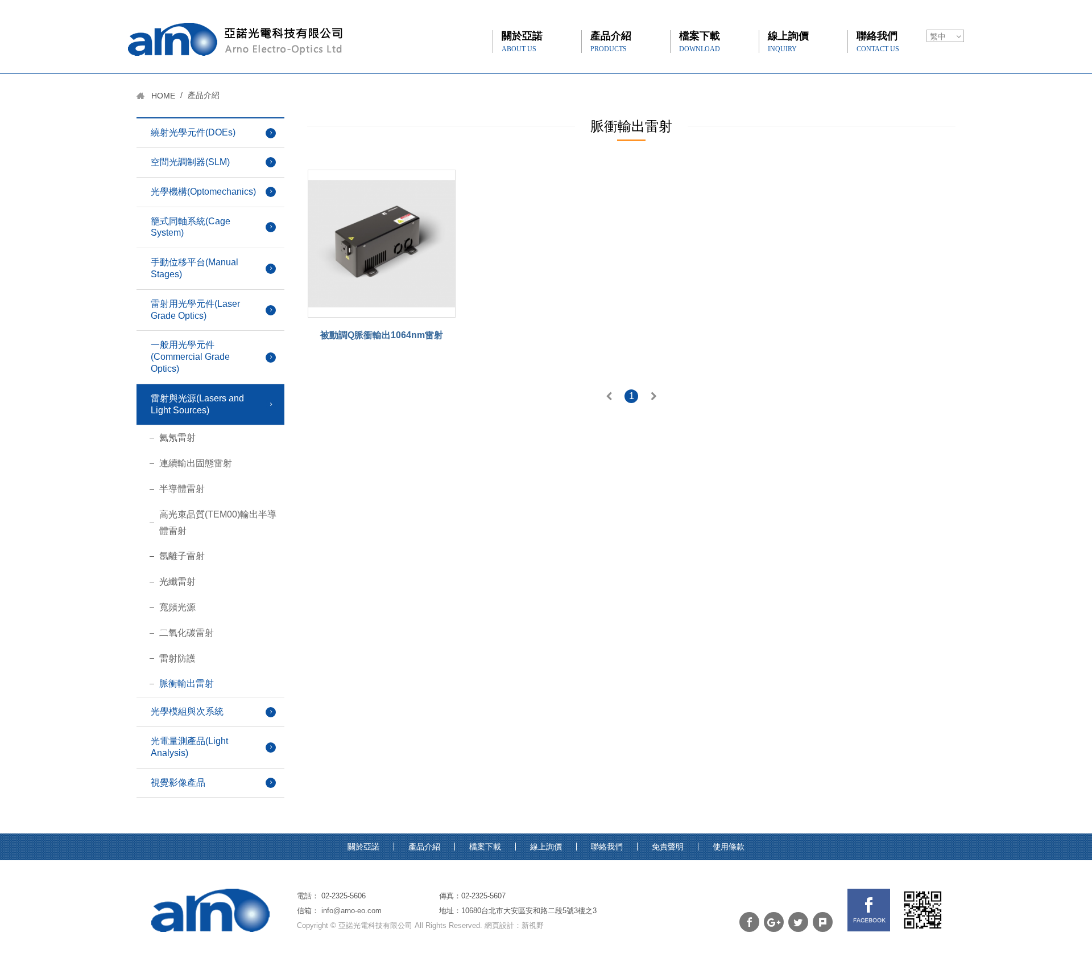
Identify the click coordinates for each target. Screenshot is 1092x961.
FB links (868, 910)
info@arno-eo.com (351, 910)
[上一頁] (609, 397)
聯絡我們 (878, 41)
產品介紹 (610, 41)
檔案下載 (699, 41)
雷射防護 (177, 658)
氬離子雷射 (182, 556)
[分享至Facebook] (749, 922)
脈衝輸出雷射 (186, 683)
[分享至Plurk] (823, 922)
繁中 (938, 36)
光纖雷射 (177, 581)
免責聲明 (668, 846)
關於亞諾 (522, 41)
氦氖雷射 (177, 437)
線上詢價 (788, 41)
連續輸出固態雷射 (195, 463)
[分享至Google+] (774, 922)
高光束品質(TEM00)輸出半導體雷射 (217, 523)
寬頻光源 (177, 607)
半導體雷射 (182, 489)
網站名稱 (235, 39)
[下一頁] (653, 397)
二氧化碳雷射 (186, 633)
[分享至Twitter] (798, 922)
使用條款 (728, 846)
